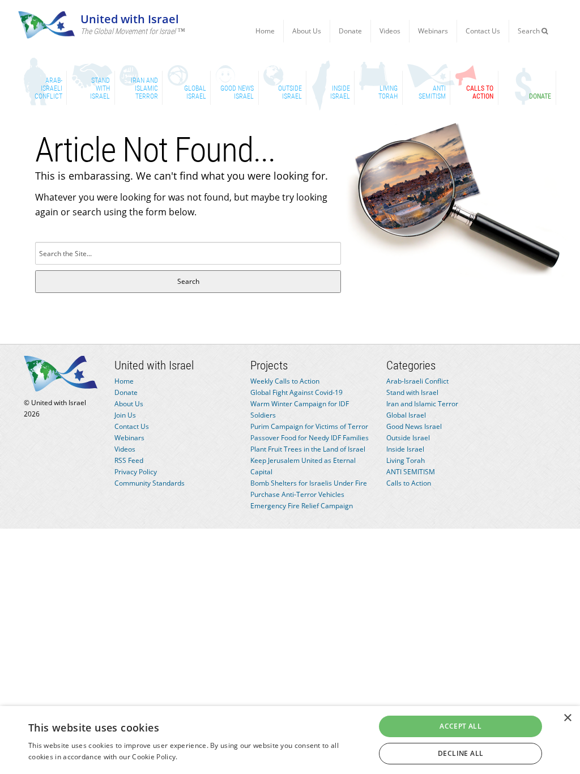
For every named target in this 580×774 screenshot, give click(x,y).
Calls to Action (408, 483)
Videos (389, 31)
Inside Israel (405, 449)
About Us (306, 31)
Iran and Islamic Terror (422, 404)
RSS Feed (128, 460)
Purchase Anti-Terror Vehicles (297, 494)
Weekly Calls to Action (284, 381)
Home (265, 31)
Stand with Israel (412, 392)
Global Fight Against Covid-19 (296, 392)
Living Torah (405, 460)
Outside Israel (408, 438)
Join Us (125, 415)
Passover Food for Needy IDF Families (309, 438)
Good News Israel (414, 426)
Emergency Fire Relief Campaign (301, 506)
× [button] (567, 718)
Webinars (433, 31)
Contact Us (483, 31)
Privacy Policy (135, 472)
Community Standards (149, 483)
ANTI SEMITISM (410, 472)
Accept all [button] (460, 726)
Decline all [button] (460, 753)
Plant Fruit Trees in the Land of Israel (307, 449)
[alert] (290, 740)
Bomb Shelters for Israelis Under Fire (308, 483)
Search (529, 31)
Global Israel (406, 415)
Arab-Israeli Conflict (417, 381)
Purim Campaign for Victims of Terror (309, 426)
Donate (350, 31)
